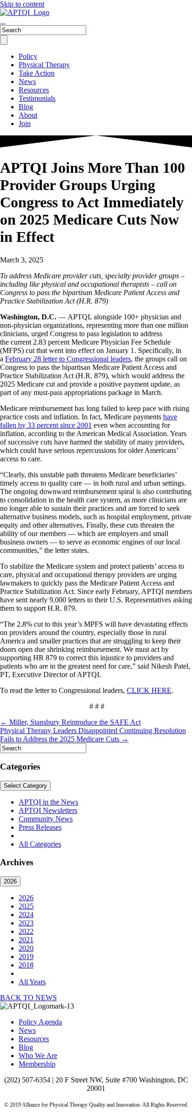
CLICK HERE (149, 690)
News (27, 81)
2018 (26, 965)
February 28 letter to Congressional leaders (68, 359)
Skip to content (22, 4)
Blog (26, 107)
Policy (28, 56)
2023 (26, 923)
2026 (10, 881)
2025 (26, 906)
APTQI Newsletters (48, 810)
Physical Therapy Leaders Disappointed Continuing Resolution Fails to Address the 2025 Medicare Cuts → (93, 735)
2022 (26, 931)
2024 (26, 914)
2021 (26, 940)
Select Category (25, 785)
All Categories (40, 844)
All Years (32, 982)
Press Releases (40, 827)
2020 (26, 948)
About (28, 115)
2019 (26, 957)
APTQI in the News (48, 802)
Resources (34, 90)
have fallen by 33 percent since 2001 (88, 421)
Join (25, 123)
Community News (46, 819)
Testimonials (37, 98)
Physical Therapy (44, 65)
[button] (28, 998)
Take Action (37, 73)
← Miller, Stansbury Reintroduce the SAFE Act (70, 722)
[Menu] (3, 40)
